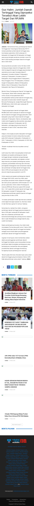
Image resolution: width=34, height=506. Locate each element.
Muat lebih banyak (16, 424)
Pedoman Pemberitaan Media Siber (17, 501)
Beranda (4, 6)
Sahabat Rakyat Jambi (21, 455)
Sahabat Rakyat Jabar (17, 462)
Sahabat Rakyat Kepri (16, 453)
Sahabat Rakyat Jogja (16, 465)
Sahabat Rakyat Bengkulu (12, 457)
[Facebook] (8, 267)
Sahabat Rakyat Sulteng (12, 479)
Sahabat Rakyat (10, 450)
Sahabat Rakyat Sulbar (21, 477)
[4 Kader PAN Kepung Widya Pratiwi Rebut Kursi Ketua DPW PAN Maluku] (17, 405)
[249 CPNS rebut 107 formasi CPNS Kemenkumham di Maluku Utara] (17, 347)
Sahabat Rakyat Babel (17, 458)
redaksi (7, 21)
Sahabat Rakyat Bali (18, 467)
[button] (2, 2)
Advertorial (9, 6)
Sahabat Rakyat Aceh (21, 450)
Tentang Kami (15, 499)
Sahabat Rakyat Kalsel (17, 472)
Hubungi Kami (23, 499)
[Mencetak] (20, 267)
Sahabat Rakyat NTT (17, 469)
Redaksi (8, 499)
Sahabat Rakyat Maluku (20, 482)
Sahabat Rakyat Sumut (12, 452)
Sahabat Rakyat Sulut (17, 481)
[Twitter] (12, 267)
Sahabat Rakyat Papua (11, 484)
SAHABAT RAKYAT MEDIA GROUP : (17, 446)
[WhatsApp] (16, 267)
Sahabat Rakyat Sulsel (17, 475)
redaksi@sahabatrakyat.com (21, 491)
